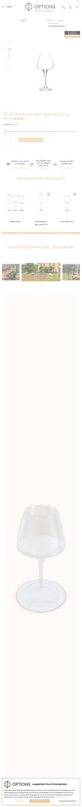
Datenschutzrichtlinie (60, 797)
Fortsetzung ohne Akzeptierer (68, 801)
